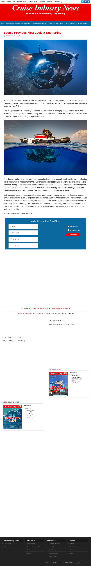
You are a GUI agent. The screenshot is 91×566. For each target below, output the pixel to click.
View (26, 341)
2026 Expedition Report (19, 1)
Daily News (74, 227)
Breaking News (75, 230)
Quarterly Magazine (23, 23)
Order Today (75, 383)
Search (9, 1)
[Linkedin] (88, 1)
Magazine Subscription (40, 308)
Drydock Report (32, 1)
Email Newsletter (56, 308)
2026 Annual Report (39, 23)
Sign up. (72, 324)
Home (3, 1)
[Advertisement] (45, 278)
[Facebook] (85, 1)
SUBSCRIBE (83, 23)
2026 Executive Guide (56, 23)
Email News (57, 1)
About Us (49, 1)
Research (42, 1)
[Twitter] (82, 1)
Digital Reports (71, 23)
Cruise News (9, 23)
